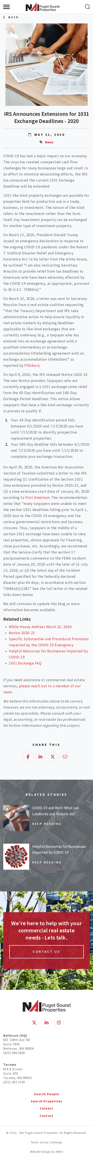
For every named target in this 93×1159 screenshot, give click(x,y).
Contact (46, 1116)
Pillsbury (31, 365)
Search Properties (46, 1101)
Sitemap (56, 1142)
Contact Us (46, 951)
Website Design (40, 1152)
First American (37, 497)
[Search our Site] (87, 6)
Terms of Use (39, 1142)
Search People (46, 1094)
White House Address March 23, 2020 (40, 626)
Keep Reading (47, 824)
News (49, 142)
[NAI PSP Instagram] (59, 1022)
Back (13, 17)
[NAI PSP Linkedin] (46, 1022)
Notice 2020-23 (22, 632)
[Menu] (6, 7)
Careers (46, 1108)
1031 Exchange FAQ (25, 663)
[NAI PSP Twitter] (34, 1022)
